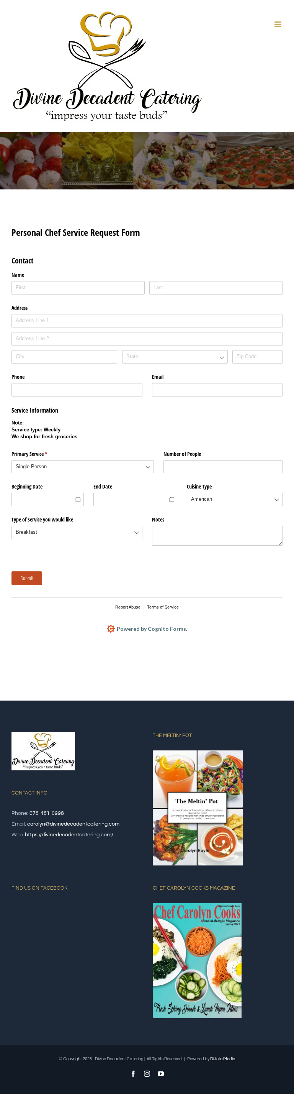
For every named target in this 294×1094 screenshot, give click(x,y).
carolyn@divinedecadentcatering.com (73, 824)
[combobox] (175, 357)
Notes (158, 519)
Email (157, 376)
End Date (102, 486)
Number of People (182, 453)
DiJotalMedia (222, 1059)
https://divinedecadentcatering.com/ (69, 834)
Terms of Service (163, 607)
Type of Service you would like (42, 519)
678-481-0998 (46, 813)
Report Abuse (127, 607)
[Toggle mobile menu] (278, 24)
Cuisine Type (199, 486)
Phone (17, 376)
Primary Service (38, 453)
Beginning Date (26, 486)
